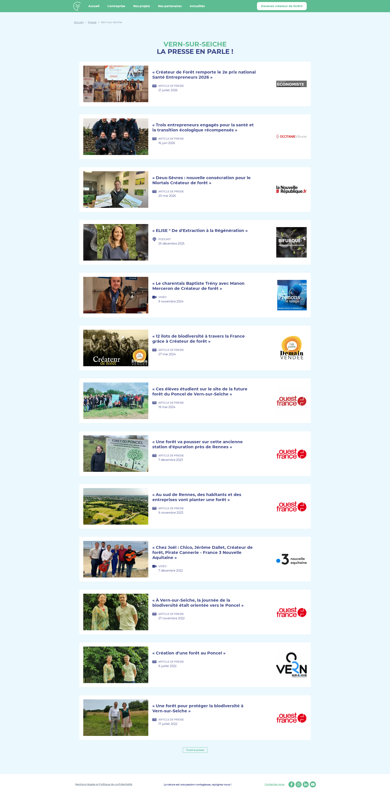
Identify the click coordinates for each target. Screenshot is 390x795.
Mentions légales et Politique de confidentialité (103, 784)
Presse (92, 22)
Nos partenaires (170, 6)
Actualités (197, 6)
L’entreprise (116, 6)
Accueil (93, 6)
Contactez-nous (274, 784)
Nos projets (141, 6)
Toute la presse (195, 750)
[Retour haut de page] (384, 789)
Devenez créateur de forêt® (282, 6)
